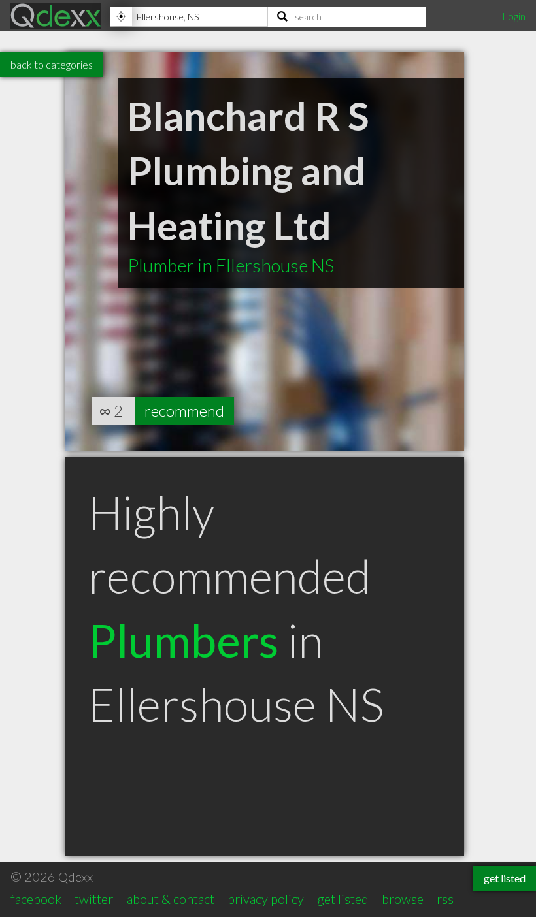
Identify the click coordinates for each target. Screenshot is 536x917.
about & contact (170, 899)
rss (445, 899)
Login (514, 16)
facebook (35, 899)
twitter (94, 899)
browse (403, 899)
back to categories (51, 64)
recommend (184, 410)
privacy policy (265, 899)
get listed (343, 899)
